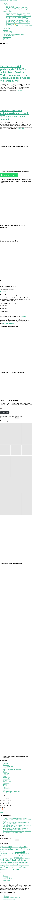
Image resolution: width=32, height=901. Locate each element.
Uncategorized (6, 787)
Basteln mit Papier (18, 849)
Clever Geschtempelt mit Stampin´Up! (12, 769)
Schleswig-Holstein (8, 860)
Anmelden (5, 876)
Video (23, 867)
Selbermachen (12, 863)
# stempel (15, 847)
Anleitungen (6, 39)
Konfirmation (6, 777)
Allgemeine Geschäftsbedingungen (11, 897)
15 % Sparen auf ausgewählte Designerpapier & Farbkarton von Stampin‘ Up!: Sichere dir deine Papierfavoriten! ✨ (18, 23)
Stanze (7, 865)
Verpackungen (6, 788)
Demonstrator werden (10, 852)
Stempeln (15, 865)
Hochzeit (5, 774)
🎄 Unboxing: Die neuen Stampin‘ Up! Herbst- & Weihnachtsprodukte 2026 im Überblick (18, 16)
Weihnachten (3, 869)
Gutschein (2, 855)
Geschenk (18, 853)
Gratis (22, 853)
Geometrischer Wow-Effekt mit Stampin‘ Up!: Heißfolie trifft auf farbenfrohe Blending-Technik (17, 831)
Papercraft (5, 858)
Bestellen (28, 849)
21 (7, 807)
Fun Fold (9, 853)
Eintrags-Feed (6, 877)
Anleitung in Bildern (5, 849)
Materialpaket (6, 779)
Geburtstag (13, 853)
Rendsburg (17, 858)
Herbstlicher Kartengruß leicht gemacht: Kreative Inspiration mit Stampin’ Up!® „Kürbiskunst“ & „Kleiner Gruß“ (17, 820)
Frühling (5, 853)
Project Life (6, 783)
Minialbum (5, 780)
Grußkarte (26, 853)
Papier (10, 858)
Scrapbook (5, 784)
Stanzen (11, 865)
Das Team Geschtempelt (9, 35)
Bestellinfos (23, 316)
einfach (22, 851)
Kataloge (5, 30)
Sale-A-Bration (26, 858)
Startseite (5, 3)
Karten (4, 776)
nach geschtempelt (7, 781)
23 (10, 807)
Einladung (27, 852)
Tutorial (6, 867)
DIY (17, 851)
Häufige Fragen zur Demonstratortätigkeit (13, 34)
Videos (5, 790)
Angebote (5, 763)
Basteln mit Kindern (8, 766)
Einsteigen (2, 853)
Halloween (6, 855)
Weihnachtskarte (9, 869)
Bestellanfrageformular (9, 323)
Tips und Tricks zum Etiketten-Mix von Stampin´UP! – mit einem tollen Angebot (14, 114)
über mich (5, 38)
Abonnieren (5, 412)
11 (2, 805)
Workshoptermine (7, 793)
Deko (4, 770)
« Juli (1, 812)
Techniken (5, 786)
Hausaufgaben (6, 773)
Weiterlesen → (20, 90)
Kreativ (23, 855)
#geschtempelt (6, 846)
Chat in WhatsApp (10, 175)
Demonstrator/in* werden (9, 32)
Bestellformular (10, 6)
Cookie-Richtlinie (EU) (9, 899)
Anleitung (23, 846)
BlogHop (5, 767)
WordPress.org (6, 880)
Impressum (5, 894)
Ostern (1, 858)
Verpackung (15, 867)
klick (17, 323)
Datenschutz (6, 896)
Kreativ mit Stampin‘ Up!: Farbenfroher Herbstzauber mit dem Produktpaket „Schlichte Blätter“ (17, 826)
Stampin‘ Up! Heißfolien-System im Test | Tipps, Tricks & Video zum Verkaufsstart (18, 13)
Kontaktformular (7, 37)
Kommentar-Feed (7, 878)
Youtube (15, 869)
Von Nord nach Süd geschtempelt (11, 791)
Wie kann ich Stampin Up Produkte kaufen (16, 7)
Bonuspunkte (6, 28)
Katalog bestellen (7, 31)
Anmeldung (3, 291)
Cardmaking (2, 852)
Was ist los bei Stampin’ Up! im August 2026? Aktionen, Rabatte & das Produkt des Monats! (17, 19)
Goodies (5, 772)
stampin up (24, 862)
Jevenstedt (17, 855)
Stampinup (2, 865)
